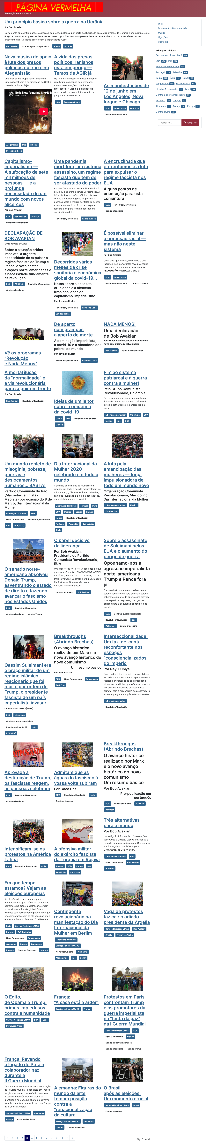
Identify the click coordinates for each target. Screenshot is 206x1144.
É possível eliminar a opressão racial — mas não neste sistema (125, 241)
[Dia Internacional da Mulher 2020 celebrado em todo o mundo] (77, 446)
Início (161, 23)
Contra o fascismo (114, 211)
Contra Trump (35, 614)
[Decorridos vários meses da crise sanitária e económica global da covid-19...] (77, 244)
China (59, 418)
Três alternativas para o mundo (122, 822)
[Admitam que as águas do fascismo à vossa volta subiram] (77, 754)
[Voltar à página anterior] (12, 1138)
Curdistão (75, 872)
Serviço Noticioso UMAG (27, 926)
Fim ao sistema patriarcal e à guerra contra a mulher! (125, 378)
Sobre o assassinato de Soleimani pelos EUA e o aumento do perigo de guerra (125, 548)
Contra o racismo (140, 283)
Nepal (185, 77)
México (109, 421)
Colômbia (135, 415)
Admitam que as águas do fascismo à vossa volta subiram (76, 778)
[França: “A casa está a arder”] (77, 979)
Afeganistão (12, 145)
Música (33, 145)
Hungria (44, 950)
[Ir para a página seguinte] (67, 1138)
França (89, 512)
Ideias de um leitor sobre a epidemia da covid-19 (74, 406)
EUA (108, 108)
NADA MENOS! (120, 324)
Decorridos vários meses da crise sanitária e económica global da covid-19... (77, 270)
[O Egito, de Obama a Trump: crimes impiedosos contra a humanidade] (28, 979)
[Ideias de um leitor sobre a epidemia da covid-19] (77, 383)
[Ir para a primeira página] (7, 1138)
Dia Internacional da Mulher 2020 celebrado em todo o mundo (76, 472)
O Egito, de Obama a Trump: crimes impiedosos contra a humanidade (27, 1005)
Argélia (109, 935)
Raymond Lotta (89, 307)
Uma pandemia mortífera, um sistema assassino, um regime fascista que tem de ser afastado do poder (77, 172)
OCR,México (111, 511)
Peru (33, 513)
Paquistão (73, 524)
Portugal (60, 524)
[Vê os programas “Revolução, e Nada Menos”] (28, 335)
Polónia (10, 950)
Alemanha (11, 944)
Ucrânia (68, 46)
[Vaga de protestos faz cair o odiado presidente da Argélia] (127, 893)
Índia (93, 795)
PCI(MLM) (19, 525)
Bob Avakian (12, 46)
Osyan (83, 958)
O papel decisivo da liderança (72, 543)
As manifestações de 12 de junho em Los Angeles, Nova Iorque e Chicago (126, 93)
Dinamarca (36, 944)
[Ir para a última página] (72, 1138)
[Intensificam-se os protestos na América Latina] (28, 830)
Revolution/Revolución (116, 114)
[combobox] (170, 122)
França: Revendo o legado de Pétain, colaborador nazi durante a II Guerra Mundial (25, 1070)
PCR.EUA (134, 108)
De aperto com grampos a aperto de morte (73, 329)
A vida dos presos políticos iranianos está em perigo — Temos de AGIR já (73, 65)
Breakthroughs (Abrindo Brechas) (74, 639)
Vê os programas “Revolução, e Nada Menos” (22, 358)
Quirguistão (88, 524)
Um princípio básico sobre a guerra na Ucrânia (54, 21)
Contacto (163, 41)
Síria (70, 866)
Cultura (59, 1127)
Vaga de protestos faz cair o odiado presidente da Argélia (127, 917)
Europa (9, 932)
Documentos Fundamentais (172, 28)
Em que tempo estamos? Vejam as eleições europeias (25, 888)
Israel (188, 89)
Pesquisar (192, 122)
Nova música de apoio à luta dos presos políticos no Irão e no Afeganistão (27, 65)
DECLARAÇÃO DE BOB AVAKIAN (23, 235)
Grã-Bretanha (24, 932)
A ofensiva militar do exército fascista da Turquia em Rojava (77, 854)
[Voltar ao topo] (201, 1139)
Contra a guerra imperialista (35, 46)
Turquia (84, 506)
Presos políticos (14, 151)
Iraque (59, 518)
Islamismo (20, 715)
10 (62, 1138)
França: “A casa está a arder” (76, 999)
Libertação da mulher (116, 415)
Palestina (177, 72)
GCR (127, 421)
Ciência (59, 424)
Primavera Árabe (125, 935)
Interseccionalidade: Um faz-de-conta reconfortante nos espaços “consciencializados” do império (126, 650)
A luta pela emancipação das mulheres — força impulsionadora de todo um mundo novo (126, 474)
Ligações (163, 37)
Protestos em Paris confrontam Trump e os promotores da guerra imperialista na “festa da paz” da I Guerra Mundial (125, 1010)
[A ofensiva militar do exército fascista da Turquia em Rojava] (77, 830)
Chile (58, 530)
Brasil (136, 1105)
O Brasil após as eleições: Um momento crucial (126, 1093)
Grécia (79, 512)
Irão (24, 145)
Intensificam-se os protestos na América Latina (27, 854)
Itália (8, 926)
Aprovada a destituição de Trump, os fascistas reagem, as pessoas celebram (27, 780)
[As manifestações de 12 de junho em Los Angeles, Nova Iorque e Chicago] (127, 67)
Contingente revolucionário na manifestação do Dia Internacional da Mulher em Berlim (76, 922)
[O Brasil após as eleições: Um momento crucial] (127, 1070)
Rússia (57, 46)
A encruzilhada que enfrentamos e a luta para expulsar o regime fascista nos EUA (126, 172)
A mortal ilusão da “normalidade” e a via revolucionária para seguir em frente (27, 380)
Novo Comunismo (15, 519)
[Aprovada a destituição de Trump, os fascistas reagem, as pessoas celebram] (28, 754)
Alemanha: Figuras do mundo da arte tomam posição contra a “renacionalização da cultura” (77, 1101)
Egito (45, 1020)
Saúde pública (89, 218)
